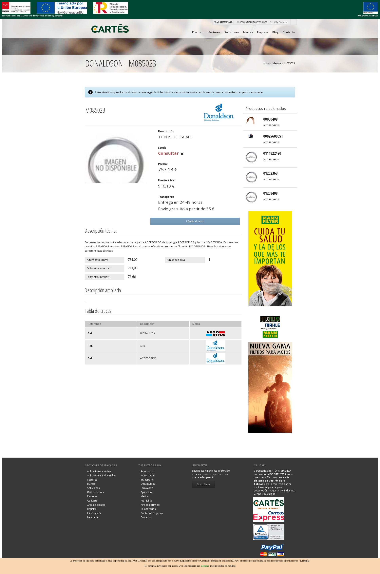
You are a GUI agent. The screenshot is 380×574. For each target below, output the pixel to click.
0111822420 (272, 153)
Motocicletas (148, 475)
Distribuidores (95, 492)
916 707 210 (280, 22)
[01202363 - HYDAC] (251, 177)
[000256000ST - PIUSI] (251, 137)
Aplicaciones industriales (101, 475)
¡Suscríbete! (204, 484)
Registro (92, 508)
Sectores (214, 32)
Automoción (147, 471)
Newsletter (93, 517)
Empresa (262, 32)
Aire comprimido (150, 504)
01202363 (270, 173)
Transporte (147, 479)
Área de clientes (96, 504)
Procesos (146, 517)
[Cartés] (110, 29)
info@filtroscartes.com (253, 22)
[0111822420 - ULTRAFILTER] (251, 157)
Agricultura (147, 492)
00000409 (270, 119)
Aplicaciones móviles (99, 471)
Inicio (266, 63)
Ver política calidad (265, 493)
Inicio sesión (94, 513)
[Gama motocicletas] (270, 371)
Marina (144, 496)
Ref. (90, 333)
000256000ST (273, 136)
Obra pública (148, 483)
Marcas (248, 32)
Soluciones (231, 32)
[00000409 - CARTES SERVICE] (251, 120)
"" (305, 560)
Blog (275, 32)
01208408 (270, 193)
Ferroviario (147, 487)
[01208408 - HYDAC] (251, 197)
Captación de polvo (152, 513)
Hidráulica (146, 500)
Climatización (148, 508)
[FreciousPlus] (270, 258)
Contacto (289, 32)
